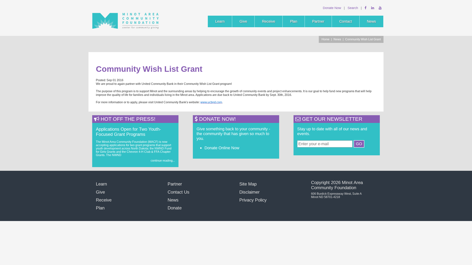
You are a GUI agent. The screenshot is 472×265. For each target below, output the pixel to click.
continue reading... (163, 160)
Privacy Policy (253, 199)
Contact (345, 21)
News (371, 21)
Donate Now (332, 8)
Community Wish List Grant (363, 39)
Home (325, 39)
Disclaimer (249, 192)
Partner (318, 21)
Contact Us (178, 192)
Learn (220, 21)
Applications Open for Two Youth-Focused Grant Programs (128, 132)
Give (243, 21)
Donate (175, 207)
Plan (293, 21)
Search (353, 8)
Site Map (248, 183)
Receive (268, 21)
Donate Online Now (221, 148)
